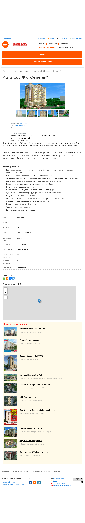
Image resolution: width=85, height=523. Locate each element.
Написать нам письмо (8, 482)
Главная (6, 71)
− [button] (5, 292)
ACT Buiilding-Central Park (31, 375)
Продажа (53, 44)
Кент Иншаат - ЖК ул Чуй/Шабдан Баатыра (38, 410)
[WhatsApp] (4, 278)
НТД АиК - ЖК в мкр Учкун (31, 441)
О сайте (4, 481)
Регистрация (63, 38)
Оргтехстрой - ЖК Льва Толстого (34, 452)
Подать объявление (59, 483)
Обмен (61, 47)
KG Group (23, 123)
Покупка (69, 47)
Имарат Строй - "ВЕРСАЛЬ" (32, 356)
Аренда (42, 44)
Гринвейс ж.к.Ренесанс (30, 340)
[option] (42, 18)
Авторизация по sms (8, 486)
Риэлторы (65, 44)
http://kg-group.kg (21, 125)
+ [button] (5, 289)
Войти (52, 38)
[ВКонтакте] (10, 278)
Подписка (42, 54)
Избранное (41, 38)
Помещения (44, 66)
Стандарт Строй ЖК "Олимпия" (33, 329)
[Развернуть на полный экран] (5, 297)
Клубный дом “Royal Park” (31, 428)
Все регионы (7, 38)
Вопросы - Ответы (7, 484)
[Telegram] (13, 278)
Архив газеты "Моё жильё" (62, 486)
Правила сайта (12, 481)
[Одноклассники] (7, 278)
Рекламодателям (77, 38)
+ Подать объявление (42, 62)
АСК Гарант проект (28, 397)
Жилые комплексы (47, 47)
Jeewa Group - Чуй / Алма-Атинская (35, 385)
